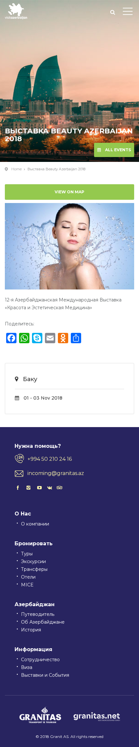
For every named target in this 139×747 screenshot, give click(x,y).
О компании (35, 524)
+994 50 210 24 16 (49, 459)
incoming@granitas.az (55, 473)
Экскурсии (33, 561)
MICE (27, 585)
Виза (26, 667)
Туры (27, 554)
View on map (69, 191)
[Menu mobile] (128, 12)
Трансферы (34, 569)
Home (16, 169)
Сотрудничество (40, 659)
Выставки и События (45, 675)
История (31, 630)
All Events (117, 149)
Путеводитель (37, 614)
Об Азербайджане (43, 622)
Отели (28, 577)
